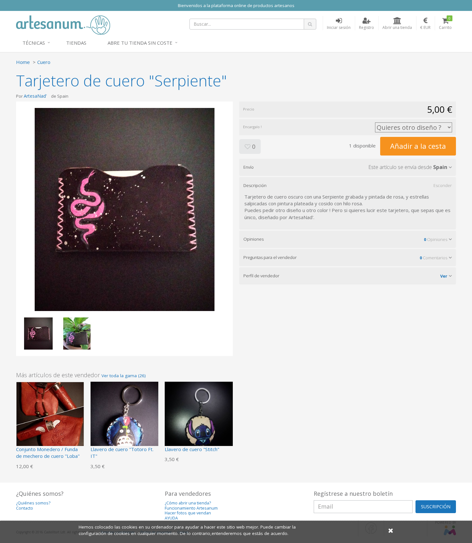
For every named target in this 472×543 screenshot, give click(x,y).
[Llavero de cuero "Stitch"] (199, 415)
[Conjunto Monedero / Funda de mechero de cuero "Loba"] (50, 415)
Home (23, 62)
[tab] (348, 167)
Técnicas (33, 43)
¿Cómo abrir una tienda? (188, 503)
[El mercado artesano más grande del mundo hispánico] (63, 24)
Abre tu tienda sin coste (140, 43)
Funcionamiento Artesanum (191, 508)
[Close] (390, 530)
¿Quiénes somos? (33, 503)
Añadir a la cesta (418, 146)
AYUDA (171, 518)
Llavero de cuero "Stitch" (192, 449)
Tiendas (76, 43)
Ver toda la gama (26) (123, 375)
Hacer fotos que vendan (188, 513)
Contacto (24, 508)
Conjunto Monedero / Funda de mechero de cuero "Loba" (48, 452)
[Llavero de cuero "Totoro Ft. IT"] (125, 415)
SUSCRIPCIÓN (435, 506)
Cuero (43, 62)
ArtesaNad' (35, 96)
